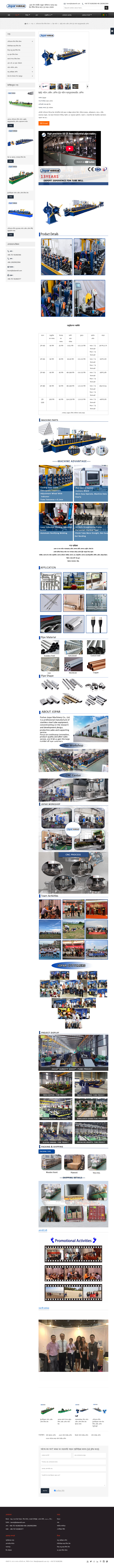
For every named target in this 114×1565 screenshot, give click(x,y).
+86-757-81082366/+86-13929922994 (96, 3)
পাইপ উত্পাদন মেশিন (51, 1435)
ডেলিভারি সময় (43, 104)
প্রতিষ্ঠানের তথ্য (10, 1540)
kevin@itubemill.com (73, 3)
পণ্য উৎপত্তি (42, 101)
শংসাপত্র (8, 1547)
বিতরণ (58, 1519)
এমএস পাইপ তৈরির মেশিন (65, 1435)
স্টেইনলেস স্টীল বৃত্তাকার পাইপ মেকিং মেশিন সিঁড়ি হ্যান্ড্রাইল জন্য (20, 230)
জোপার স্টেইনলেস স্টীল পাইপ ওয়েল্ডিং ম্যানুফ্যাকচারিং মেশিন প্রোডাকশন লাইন (17, 120)
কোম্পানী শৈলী (43, 1230)
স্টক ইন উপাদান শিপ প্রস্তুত (14, 76)
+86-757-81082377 (14, 279)
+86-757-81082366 (14, 255)
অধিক (10, 125)
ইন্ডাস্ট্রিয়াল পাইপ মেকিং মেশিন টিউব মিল (17, 193)
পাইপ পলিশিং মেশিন (12, 67)
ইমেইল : (8, 1522)
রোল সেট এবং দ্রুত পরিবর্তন (14, 63)
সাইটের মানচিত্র (61, 1526)
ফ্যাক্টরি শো (48, 15)
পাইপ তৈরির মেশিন (96, 1435)
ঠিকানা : (8, 1519)
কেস (37, 15)
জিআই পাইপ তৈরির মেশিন (81, 1435)
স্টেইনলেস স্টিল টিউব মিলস (43, 24)
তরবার (40, 97)
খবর (58, 1522)
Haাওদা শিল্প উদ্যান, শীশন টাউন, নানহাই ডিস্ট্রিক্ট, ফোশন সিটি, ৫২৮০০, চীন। (31, 1519)
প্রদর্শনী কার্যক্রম (44, 1308)
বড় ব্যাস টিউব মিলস (12, 54)
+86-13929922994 (13, 262)
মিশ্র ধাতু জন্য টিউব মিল (13, 50)
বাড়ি (9, 15)
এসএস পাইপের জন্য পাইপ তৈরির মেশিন (56, 1438)
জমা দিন (45, 1491)
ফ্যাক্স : (7, 1529)
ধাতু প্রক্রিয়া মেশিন (12, 72)
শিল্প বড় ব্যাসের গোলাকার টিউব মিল (16, 157)
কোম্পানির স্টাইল (10, 1543)
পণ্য (16, 15)
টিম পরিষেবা (9, 1550)
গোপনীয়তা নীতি (61, 1529)
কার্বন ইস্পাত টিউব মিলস (13, 59)
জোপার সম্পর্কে (86, 15)
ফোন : (7, 1526)
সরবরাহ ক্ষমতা (43, 107)
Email (44, 123)
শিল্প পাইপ (54, 24)
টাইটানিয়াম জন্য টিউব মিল (14, 46)
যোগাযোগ (9, 1514)
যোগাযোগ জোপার (66, 15)
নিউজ (26, 15)
